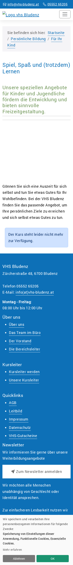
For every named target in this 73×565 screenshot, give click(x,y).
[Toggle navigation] (65, 14)
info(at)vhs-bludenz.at (35, 292)
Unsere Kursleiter (24, 380)
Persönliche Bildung (28, 38)
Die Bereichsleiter (24, 349)
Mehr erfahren (12, 550)
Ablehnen (19, 559)
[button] (36, 471)
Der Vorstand (20, 340)
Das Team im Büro (25, 332)
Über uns (16, 324)
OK (53, 559)
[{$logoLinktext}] (20, 14)
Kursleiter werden (24, 371)
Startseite (56, 32)
